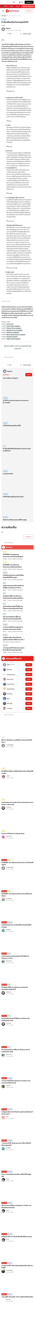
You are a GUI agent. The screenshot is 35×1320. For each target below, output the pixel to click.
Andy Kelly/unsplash (13, 326)
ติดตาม (29, 375)
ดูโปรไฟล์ (6, 375)
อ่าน (5, 6)
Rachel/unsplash (12, 337)
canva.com (9, 324)
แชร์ (10, 34)
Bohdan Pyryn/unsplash (15, 330)
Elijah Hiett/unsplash (13, 339)
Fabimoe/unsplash (13, 332)
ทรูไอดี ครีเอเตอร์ (28, 6)
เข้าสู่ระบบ (29, 2)
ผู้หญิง (11, 6)
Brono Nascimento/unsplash (16, 334)
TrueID (5, 2)
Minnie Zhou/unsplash (14, 328)
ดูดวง (18, 6)
